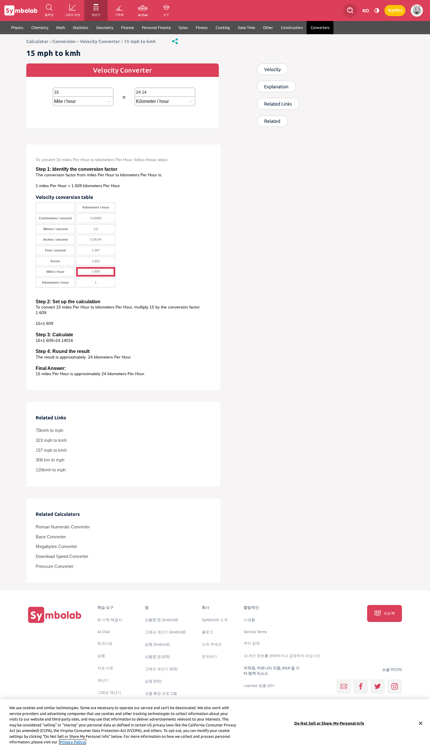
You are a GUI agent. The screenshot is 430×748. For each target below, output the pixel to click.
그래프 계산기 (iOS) (161, 669)
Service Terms (255, 632)
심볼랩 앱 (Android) (161, 620)
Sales (183, 27)
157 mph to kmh (51, 450)
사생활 (249, 620)
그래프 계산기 (109, 692)
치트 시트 (105, 668)
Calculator (37, 41)
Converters (320, 27)
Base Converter (51, 537)
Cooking (223, 27)
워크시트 (105, 643)
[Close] (420, 723)
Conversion (64, 41)
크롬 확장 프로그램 (161, 693)
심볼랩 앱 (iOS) (157, 656)
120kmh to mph (51, 470)
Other (268, 27)
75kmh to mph (49, 430)
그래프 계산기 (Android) (165, 632)
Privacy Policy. (72, 742)
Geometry (104, 27)
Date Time (246, 27)
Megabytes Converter (56, 546)
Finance (127, 27)
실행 (101, 656)
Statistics (80, 27)
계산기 (103, 680)
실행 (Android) (157, 644)
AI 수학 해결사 (109, 620)
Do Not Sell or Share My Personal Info (329, 723)
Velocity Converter (100, 41)
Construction (292, 27)
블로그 (207, 632)
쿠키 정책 (252, 643)
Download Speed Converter (62, 556)
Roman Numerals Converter (63, 527)
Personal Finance (156, 27)
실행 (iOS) (153, 681)
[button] (175, 41)
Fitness (202, 27)
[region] (215, 723)
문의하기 (209, 656)
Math (60, 27)
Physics (17, 27)
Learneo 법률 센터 (259, 685)
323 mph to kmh (51, 440)
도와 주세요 (212, 644)
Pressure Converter (54, 566)
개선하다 (395, 10)
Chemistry (39, 27)
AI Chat (103, 632)
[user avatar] (417, 10)
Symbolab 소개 (215, 620)
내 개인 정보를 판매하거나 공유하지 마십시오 (282, 656)
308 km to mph (50, 460)
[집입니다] (54, 615)
